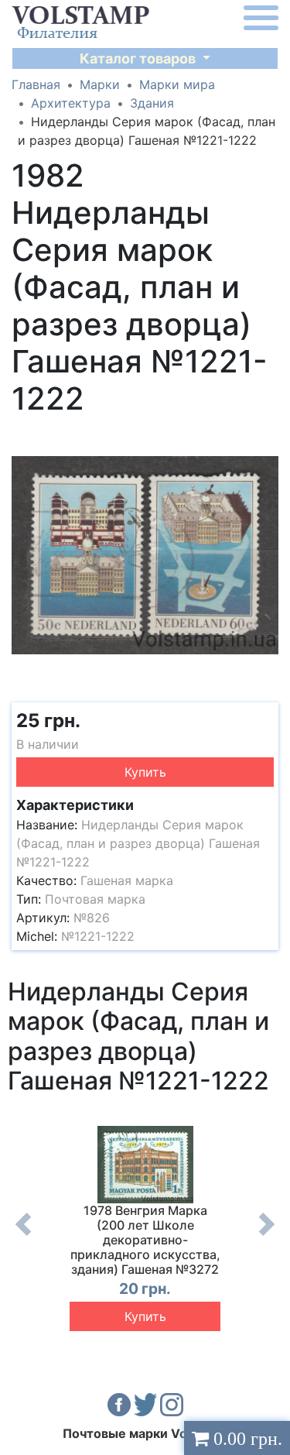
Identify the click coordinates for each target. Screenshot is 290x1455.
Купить (145, 772)
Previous (23, 1236)
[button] (264, 437)
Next (266, 1236)
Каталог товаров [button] (139, 58)
